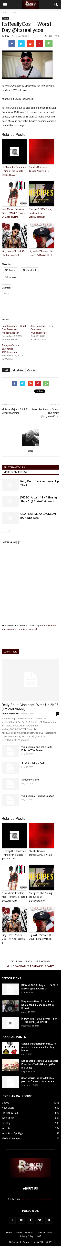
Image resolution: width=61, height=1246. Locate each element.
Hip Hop (6, 1123)
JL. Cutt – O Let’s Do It (33, 763)
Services (29, 1232)
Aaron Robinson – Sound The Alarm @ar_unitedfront (45, 413)
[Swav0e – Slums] (10, 784)
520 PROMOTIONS (10, 713)
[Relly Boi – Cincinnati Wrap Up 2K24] (10, 485)
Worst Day (31, 370)
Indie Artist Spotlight (13, 1133)
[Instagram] (21, 1220)
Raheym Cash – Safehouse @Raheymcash (10, 348)
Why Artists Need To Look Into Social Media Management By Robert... (37, 1005)
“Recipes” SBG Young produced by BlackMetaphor (40, 213)
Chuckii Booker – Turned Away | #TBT (40, 169)
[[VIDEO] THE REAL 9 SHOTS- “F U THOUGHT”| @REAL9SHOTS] (10, 1023)
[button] (56, 4)
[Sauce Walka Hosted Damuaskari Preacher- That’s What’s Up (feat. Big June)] (10, 1065)
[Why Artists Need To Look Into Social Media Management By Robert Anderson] (10, 1006)
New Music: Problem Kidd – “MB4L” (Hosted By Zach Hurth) (14, 213)
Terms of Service (44, 1232)
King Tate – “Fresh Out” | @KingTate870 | (14, 253)
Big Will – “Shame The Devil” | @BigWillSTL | (41, 253)
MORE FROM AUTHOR (15, 472)
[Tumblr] (30, 1220)
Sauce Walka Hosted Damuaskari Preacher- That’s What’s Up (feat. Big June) (39, 1064)
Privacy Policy (26, 1236)
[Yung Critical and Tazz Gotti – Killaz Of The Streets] (10, 751)
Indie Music (8, 1118)
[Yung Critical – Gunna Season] (10, 800)
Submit (18, 1232)
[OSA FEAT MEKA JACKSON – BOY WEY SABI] (10, 518)
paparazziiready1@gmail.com (37, 1199)
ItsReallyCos (17, 370)
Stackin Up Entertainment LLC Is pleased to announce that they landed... (38, 1047)
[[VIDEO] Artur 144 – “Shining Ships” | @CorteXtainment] (10, 501)
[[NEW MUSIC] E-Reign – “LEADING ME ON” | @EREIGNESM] (10, 989)
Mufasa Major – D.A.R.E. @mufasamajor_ (15, 411)
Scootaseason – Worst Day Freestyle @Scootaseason (14, 329)
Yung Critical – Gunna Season (37, 796)
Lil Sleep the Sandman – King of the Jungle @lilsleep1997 (14, 171)
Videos (5, 18)
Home (5, 12)
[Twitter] (39, 1220)
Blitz (7, 36)
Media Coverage (11, 1138)
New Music (8, 1107)
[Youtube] (48, 1220)
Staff (38, 1236)
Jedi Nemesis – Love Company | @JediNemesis (41, 329)
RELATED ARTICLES (14, 467)
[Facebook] (12, 1220)
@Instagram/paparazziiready (30, 966)
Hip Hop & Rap (10, 1112)
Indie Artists (8, 1128)
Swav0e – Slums (30, 779)
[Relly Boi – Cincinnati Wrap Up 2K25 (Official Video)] (30, 680)
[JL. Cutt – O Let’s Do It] (10, 768)
